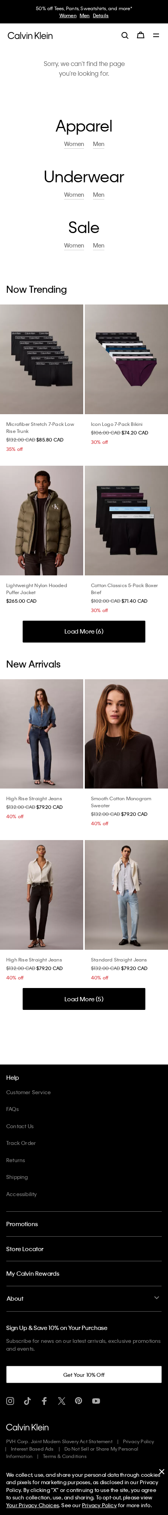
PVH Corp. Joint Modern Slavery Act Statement (59, 1441)
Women (68, 15)
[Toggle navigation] (156, 36)
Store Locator (25, 1249)
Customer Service (28, 1092)
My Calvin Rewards (32, 1273)
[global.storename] (30, 34)
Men (85, 15)
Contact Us (20, 1126)
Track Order (21, 1142)
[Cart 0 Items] (141, 35)
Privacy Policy (138, 1441)
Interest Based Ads (32, 1449)
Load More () (84, 631)
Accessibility (21, 1194)
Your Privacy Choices (32, 1505)
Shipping (17, 1176)
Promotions (22, 1224)
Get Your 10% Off (84, 1374)
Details (101, 15)
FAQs (12, 1109)
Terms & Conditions (65, 1456)
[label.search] (125, 35)
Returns (15, 1160)
